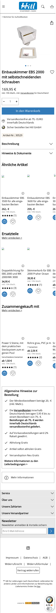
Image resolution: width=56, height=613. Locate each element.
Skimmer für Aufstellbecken (15, 17)
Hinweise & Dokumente (16, 153)
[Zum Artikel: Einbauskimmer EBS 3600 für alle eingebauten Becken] (39, 184)
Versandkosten (27, 93)
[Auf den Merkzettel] (52, 72)
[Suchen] (43, 6)
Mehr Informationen (22, 477)
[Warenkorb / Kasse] (52, 6)
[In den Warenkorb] (4, 221)
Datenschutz (31, 557)
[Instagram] (28, 548)
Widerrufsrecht (13, 564)
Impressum (12, 557)
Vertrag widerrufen (28, 570)
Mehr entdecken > (12, 238)
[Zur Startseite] (28, 7)
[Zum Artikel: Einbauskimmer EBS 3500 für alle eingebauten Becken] (14, 184)
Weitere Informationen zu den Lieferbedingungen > (21, 462)
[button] (51, 23)
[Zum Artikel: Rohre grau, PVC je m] (39, 329)
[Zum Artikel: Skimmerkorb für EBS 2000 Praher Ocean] (39, 256)
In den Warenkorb (28, 111)
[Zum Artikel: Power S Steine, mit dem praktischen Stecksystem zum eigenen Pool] (14, 329)
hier (38, 586)
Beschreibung (10, 144)
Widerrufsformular (37, 564)
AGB (45, 557)
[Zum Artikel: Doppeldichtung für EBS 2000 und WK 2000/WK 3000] (14, 256)
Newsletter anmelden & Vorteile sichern (24, 525)
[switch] (49, 608)
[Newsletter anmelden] (51, 531)
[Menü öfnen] (4, 7)
